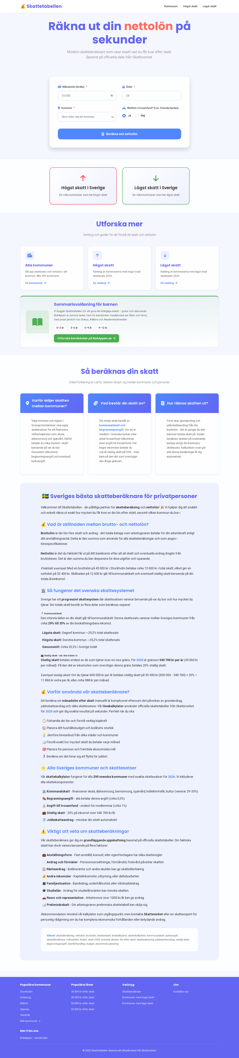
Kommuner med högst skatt (138, 997)
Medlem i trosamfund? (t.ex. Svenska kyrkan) (153, 108)
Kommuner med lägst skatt (137, 1003)
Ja (129, 115)
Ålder (130, 86)
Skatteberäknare (131, 991)
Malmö (24, 1003)
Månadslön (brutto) (74, 86)
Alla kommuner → (30, 1021)
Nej (143, 115)
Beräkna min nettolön (121, 134)
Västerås (25, 1015)
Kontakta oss (180, 991)
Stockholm (26, 991)
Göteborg (25, 997)
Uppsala (24, 1009)
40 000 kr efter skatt (82, 997)
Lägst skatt (209, 6)
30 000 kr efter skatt (82, 991)
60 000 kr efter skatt (82, 1009)
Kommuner (171, 6)
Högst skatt (190, 6)
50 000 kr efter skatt (82, 1003)
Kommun (68, 108)
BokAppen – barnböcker (34, 1038)
